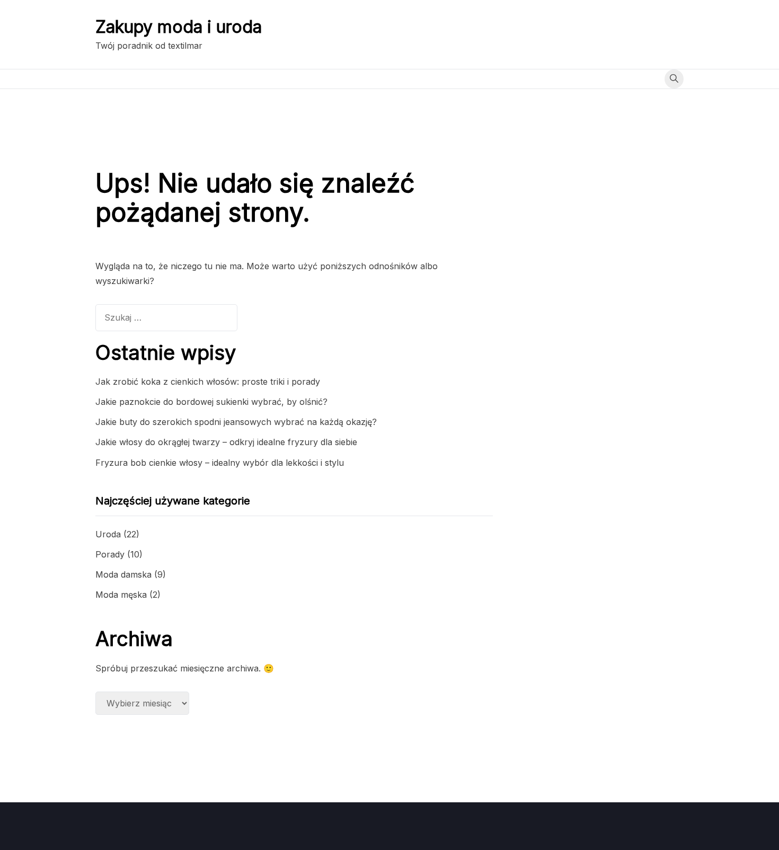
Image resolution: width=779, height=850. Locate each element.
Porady (110, 554)
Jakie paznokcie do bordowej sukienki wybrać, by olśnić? (211, 401)
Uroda (108, 534)
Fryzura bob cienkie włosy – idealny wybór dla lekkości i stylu (219, 462)
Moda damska (123, 574)
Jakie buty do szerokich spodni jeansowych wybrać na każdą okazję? (236, 422)
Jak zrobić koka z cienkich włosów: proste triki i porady (207, 381)
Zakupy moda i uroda (178, 26)
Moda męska (121, 594)
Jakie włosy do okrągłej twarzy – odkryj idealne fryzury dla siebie (226, 442)
